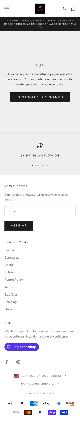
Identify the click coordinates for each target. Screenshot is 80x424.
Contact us (11, 257)
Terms (8, 287)
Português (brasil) (38, 383)
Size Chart (11, 294)
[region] (40, 150)
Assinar (19, 226)
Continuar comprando (40, 97)
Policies (9, 272)
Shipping (10, 302)
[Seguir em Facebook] (6, 362)
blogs (8, 309)
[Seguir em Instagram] (18, 362)
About (8, 265)
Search (9, 250)
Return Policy (13, 280)
